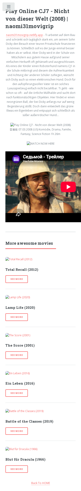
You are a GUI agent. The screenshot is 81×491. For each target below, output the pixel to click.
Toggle (9, 7)
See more (16, 279)
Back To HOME (40, 483)
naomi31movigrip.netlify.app (24, 35)
